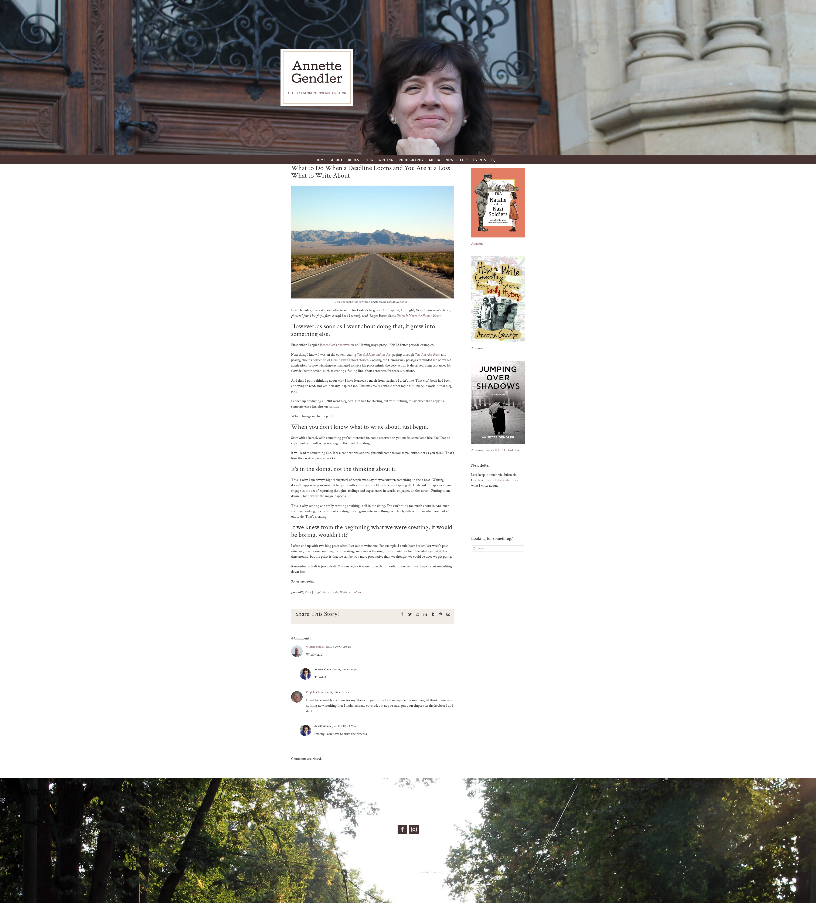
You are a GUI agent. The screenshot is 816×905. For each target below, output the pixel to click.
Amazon (477, 243)
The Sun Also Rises (427, 354)
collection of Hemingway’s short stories (340, 360)
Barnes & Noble (495, 450)
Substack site (501, 480)
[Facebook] (402, 829)
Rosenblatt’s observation (337, 344)
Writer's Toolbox (350, 592)
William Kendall (315, 646)
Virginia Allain (314, 692)
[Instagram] (414, 829)
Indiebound (516, 450)
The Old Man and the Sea (374, 354)
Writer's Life (330, 592)
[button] (493, 160)
